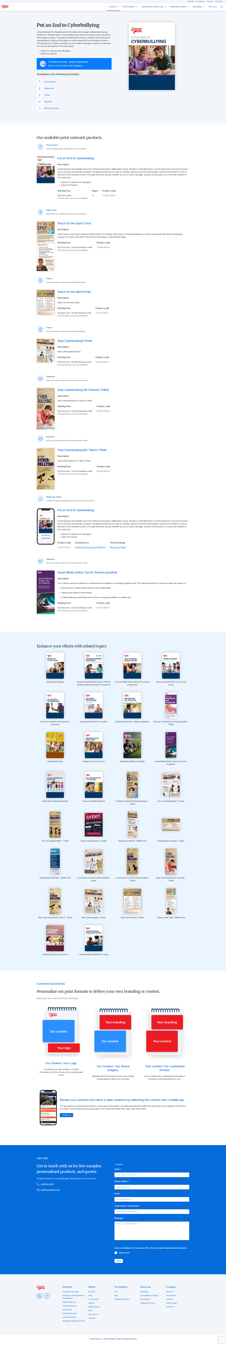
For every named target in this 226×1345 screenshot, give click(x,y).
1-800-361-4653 (47, 1184)
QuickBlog (197, 7)
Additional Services (147, 1303)
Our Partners (200, 1)
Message (119, 1218)
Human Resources (70, 1313)
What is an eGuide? (118, 547)
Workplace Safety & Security (74, 1321)
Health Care (67, 1310)
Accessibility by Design (149, 1295)
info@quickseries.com (50, 1190)
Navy (91, 1311)
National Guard (94, 1307)
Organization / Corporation (127, 1206)
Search (223, 7)
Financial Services (70, 1306)
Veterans (92, 1318)
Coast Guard (93, 1299)
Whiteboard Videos (178, 7)
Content (112, 7)
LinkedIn (39, 1296)
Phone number (121, 1181)
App (116, 1295)
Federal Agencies (69, 1302)
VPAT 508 (190, 1)
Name (117, 1169)
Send (118, 1261)
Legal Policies (171, 1303)
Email (117, 1194)
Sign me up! (124, 1253)
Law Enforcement (69, 1317)
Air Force (92, 1292)
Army (90, 1295)
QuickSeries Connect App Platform (90, 547)
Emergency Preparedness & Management (73, 1297)
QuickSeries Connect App (152, 7)
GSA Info (210, 1)
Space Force (93, 1314)
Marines (92, 1303)
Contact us (78, 66)
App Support (145, 1299)
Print (116, 1292)
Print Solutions (128, 7)
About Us (212, 7)
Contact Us (219, 1)
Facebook (47, 1296)
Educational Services (71, 1292)
